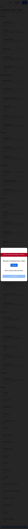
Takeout (14, 265)
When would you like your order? (14, 270)
